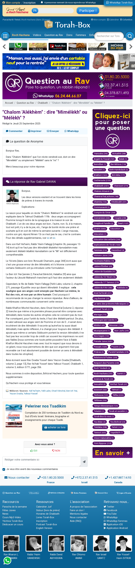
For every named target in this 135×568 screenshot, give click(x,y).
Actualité (119, 153)
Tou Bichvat (117, 421)
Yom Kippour (102, 443)
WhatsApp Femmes (116, 521)
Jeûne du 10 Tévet (105, 277)
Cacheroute (102, 180)
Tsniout (100, 432)
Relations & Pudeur (105, 357)
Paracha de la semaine (14, 506)
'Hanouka (101, 153)
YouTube (111, 513)
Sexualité (100, 384)
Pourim (117, 346)
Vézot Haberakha (104, 438)
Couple (120, 218)
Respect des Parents (106, 362)
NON (57, 450)
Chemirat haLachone (106, 196)
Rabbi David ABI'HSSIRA (56, 556)
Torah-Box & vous (104, 416)
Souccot (100, 389)
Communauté (102, 207)
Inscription (29, 2)
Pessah (100, 346)
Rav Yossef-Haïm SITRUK (124, 556)
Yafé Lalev (46, 391)
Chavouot (121, 185)
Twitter (110, 506)
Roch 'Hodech (102, 368)
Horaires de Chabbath (47, 513)
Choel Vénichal (58, 391)
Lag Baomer (101, 298)
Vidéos (37, 35)
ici (48, 238)
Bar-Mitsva (118, 164)
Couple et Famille (103, 223)
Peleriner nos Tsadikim (45, 406)
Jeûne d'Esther (103, 266)
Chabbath (43, 103)
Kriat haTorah (103, 293)
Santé (121, 373)
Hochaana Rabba (104, 260)
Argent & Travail (104, 159)
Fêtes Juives (9, 510)
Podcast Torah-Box (46, 524)
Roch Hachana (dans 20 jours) (36, 19)
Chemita (100, 201)
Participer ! (87, 11)
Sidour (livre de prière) (48, 510)
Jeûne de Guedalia (104, 271)
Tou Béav (100, 421)
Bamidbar (100, 164)
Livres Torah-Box (45, 517)
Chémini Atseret (103, 191)
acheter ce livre (56, 427)
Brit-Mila (118, 175)
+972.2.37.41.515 (86, 477)
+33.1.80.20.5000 (52, 477)
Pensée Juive (103, 341)
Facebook (111, 510)
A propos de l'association (83, 506)
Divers (100, 228)
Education (116, 228)
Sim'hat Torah (118, 384)
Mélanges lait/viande (105, 319)
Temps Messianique (106, 405)
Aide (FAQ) (75, 521)
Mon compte (12, 2)
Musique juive (102, 330)
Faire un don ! (77, 510)
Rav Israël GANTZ (101, 556)
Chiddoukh (119, 201)
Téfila (118, 395)
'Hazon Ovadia (16, 394)
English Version (44, 528)
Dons (69, 35)
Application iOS (114, 524)
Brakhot (100, 175)
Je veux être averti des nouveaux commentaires (32, 469)
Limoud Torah (103, 309)
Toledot (99, 411)
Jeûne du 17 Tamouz (106, 282)
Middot (99, 325)
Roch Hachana (21, 35)
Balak (123, 159)
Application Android (117, 528)
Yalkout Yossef (31, 394)
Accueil (9, 103)
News (5, 513)
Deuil (123, 223)
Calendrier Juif (44, 506)
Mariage (100, 314)
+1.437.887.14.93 (120, 477)
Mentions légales (79, 513)
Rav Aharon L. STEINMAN (11, 556)
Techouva (101, 395)
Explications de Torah (107, 244)
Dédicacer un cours (12, 524)
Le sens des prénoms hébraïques (111, 303)
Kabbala (122, 287)
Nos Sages (101, 336)
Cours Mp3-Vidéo (11, 517)
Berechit (99, 169)
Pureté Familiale (118, 352)
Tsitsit (116, 427)
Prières (99, 352)
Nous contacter (18, 477)
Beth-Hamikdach (118, 169)
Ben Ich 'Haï (71, 391)
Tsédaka (100, 427)
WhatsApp (112, 517)
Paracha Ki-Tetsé (11, 19)
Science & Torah (103, 379)
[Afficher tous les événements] (42, 2)
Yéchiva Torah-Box (12, 521)
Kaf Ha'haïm (34, 391)
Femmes (81, 35)
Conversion (102, 218)
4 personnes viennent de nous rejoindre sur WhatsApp (70, 2)
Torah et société (118, 411)
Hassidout (117, 250)
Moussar (116, 325)
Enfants (93, 35)
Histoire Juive (103, 255)
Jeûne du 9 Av (103, 287)
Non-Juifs (121, 330)
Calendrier (114, 19)
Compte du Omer (104, 212)
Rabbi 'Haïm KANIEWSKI (33, 556)
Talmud (116, 389)
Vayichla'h (116, 432)
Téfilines (100, 400)
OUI (35, 450)
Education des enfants (107, 239)
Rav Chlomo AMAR (78, 556)
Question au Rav (53, 35)
